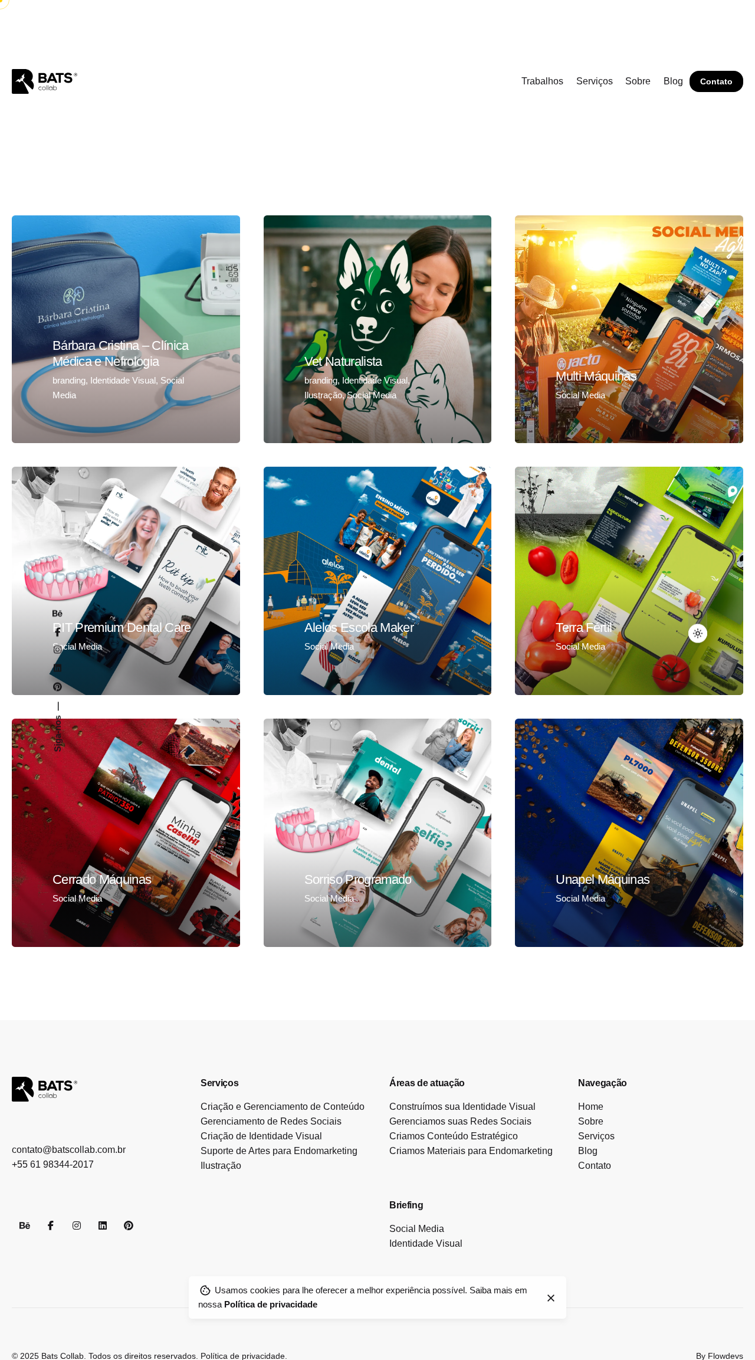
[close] (551, 1298)
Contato (716, 81)
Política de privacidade (270, 1305)
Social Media (371, 395)
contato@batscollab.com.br (69, 1150)
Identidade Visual (123, 380)
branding (69, 380)
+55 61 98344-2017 (53, 1164)
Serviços (596, 1136)
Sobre (590, 1121)
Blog (588, 1151)
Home (590, 1107)
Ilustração (323, 395)
